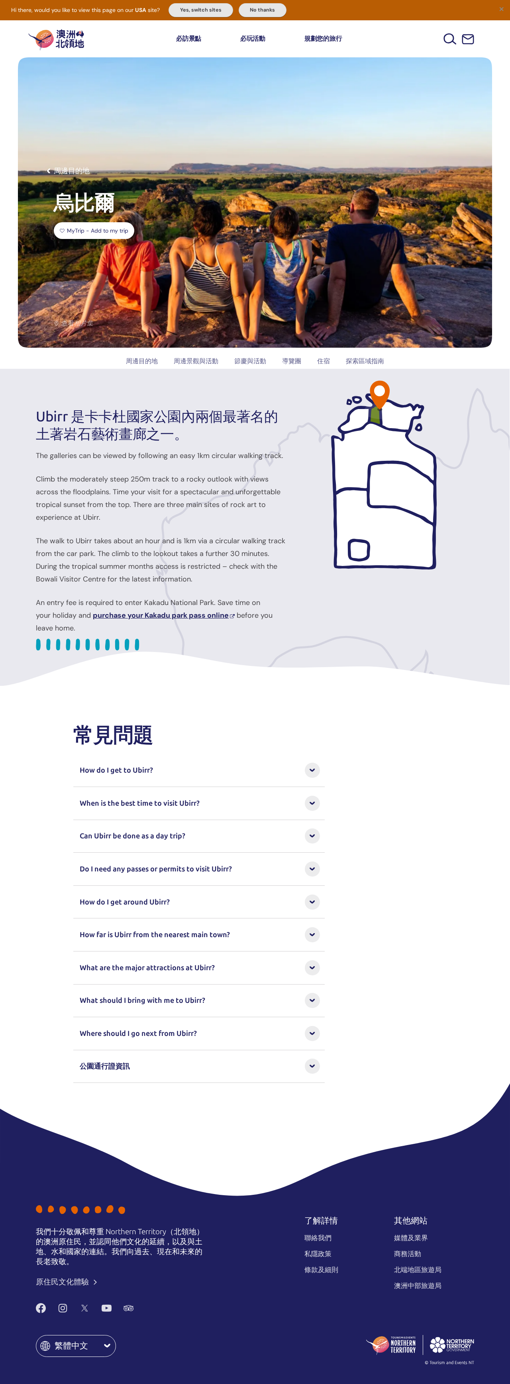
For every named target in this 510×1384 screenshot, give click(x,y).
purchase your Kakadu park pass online (161, 615)
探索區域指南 (365, 361)
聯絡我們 (318, 1238)
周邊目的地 (142, 361)
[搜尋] (450, 39)
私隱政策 (318, 1254)
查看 (77, 323)
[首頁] (56, 38)
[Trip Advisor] (128, 1308)
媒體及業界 (411, 1238)
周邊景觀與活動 (196, 361)
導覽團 (291, 361)
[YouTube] (107, 1308)
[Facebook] (41, 1308)
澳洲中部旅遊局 (417, 1286)
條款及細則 (321, 1270)
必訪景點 (188, 38)
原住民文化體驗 (63, 1281)
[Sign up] (468, 39)
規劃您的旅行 (323, 38)
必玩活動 (252, 38)
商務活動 (407, 1254)
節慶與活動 (250, 361)
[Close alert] (501, 9)
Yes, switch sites (201, 10)
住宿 (323, 361)
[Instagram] (63, 1308)
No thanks (262, 10)
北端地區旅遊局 (417, 1270)
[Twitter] (85, 1308)
